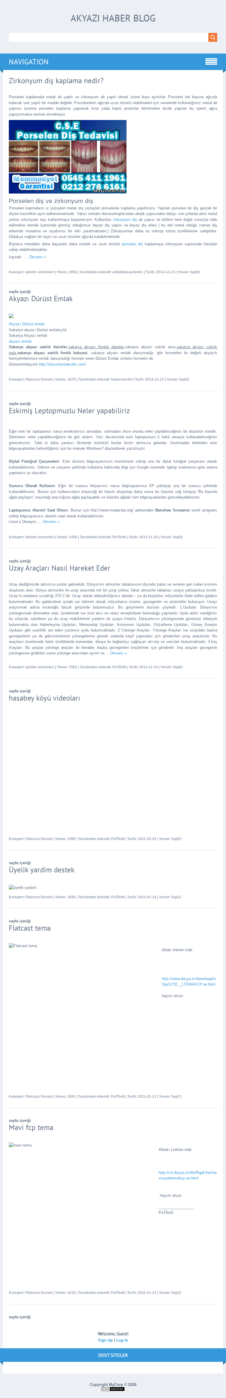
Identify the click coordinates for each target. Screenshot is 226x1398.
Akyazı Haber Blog (113, 18)
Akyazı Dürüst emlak (27, 324)
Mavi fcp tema (31, 1127)
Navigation (29, 61)
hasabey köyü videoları (44, 698)
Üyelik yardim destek (41, 869)
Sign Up (105, 1340)
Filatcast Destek (39, 379)
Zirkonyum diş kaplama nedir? (56, 80)
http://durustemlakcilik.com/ (62, 364)
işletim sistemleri (39, 272)
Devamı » (37, 257)
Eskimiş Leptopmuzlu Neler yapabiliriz (69, 410)
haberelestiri (121, 379)
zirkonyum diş (125, 219)
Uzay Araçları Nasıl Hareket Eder (59, 568)
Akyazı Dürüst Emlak (41, 298)
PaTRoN (119, 537)
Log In (122, 1340)
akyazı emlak (20, 341)
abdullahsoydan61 (127, 272)
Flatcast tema (30, 928)
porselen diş (132, 244)
